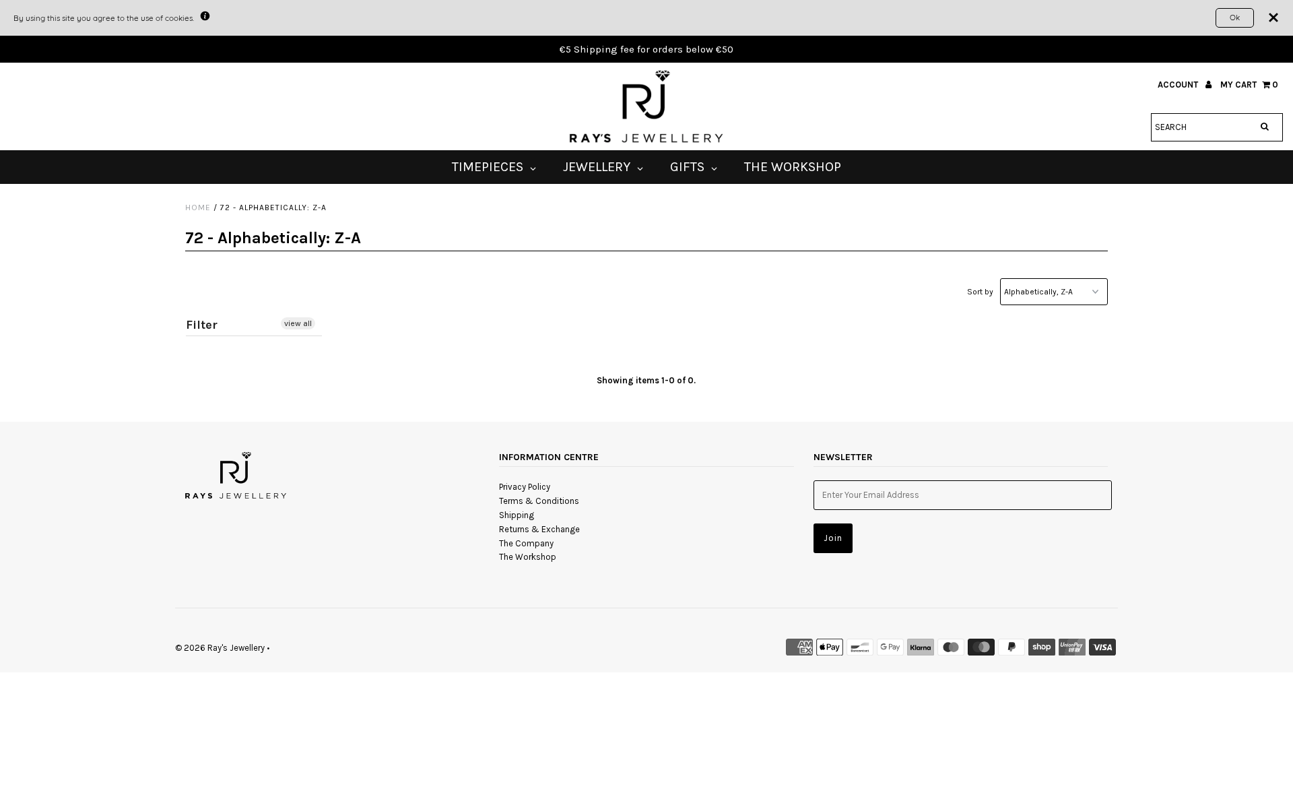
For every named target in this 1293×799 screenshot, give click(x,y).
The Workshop (527, 557)
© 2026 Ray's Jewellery (220, 648)
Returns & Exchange (539, 529)
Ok (1235, 17)
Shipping (516, 515)
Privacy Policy (524, 487)
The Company (526, 543)
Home (198, 207)
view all (298, 323)
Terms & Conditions (539, 501)
